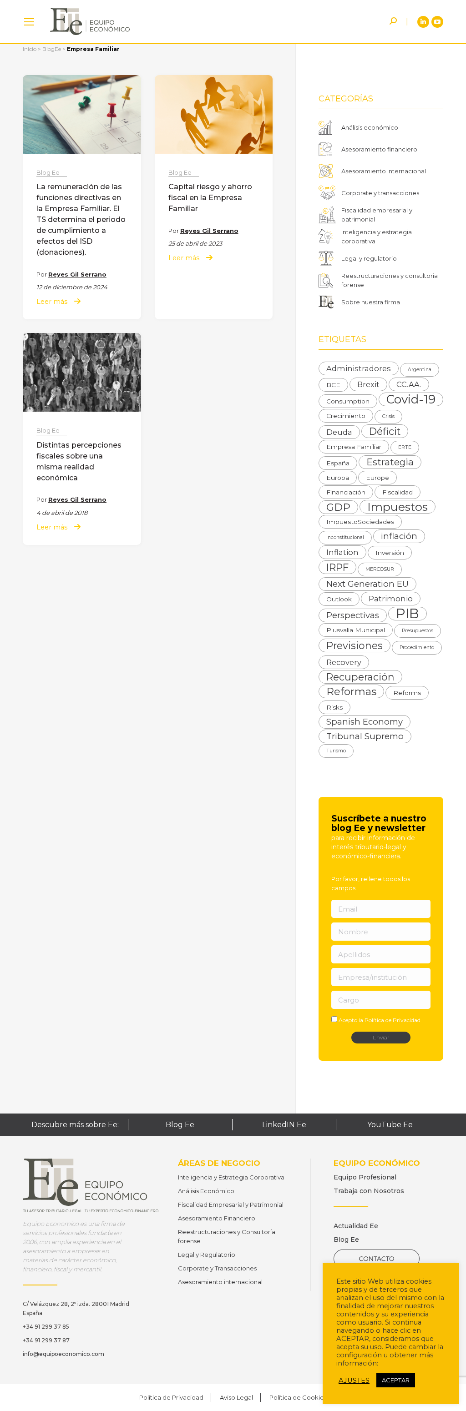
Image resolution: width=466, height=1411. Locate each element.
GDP (338, 507)
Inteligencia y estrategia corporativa (376, 236)
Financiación (345, 492)
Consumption (348, 401)
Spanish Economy (364, 721)
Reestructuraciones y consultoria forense (389, 280)
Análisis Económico (206, 1190)
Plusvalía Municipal (355, 630)
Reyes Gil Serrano (77, 274)
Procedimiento (417, 647)
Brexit (368, 384)
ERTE (404, 447)
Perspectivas (352, 615)
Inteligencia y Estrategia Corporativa (231, 1177)
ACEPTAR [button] (396, 1380)
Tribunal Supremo (365, 736)
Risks (334, 707)
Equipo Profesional (365, 1177)
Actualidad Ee (356, 1226)
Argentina (419, 370)
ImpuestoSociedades (360, 521)
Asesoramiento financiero (379, 149)
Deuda (339, 432)
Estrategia (390, 462)
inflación (399, 536)
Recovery (343, 662)
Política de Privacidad (392, 1020)
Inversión (389, 552)
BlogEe (51, 48)
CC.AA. (408, 384)
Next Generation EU (367, 584)
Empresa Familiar (353, 446)
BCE (333, 384)
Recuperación (360, 677)
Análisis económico (369, 127)
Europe (377, 477)
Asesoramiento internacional (383, 171)
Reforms (407, 692)
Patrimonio (391, 598)
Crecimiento (345, 415)
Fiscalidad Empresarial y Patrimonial (231, 1204)
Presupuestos (417, 631)
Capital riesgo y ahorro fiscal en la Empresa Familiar (210, 197)
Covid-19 (411, 399)
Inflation (342, 552)
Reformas (351, 691)
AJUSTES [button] (354, 1380)
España (338, 463)
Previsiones (354, 645)
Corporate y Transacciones (217, 1268)
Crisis (388, 416)
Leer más (51, 302)
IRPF (337, 567)
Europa (337, 477)
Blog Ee (48, 172)
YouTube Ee (390, 1124)
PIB (407, 613)
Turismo (336, 751)
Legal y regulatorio (369, 258)
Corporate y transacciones (380, 193)
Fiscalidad (397, 492)
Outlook (339, 599)
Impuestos (397, 507)
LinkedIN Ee (284, 1124)
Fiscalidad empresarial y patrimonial (376, 215)
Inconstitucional (345, 537)
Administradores (358, 368)
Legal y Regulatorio (206, 1254)
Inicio (29, 48)
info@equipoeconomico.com (63, 1354)
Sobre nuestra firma (370, 302)
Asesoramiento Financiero (216, 1218)
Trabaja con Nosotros (369, 1191)
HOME (29, 21)
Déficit (384, 431)
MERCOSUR (379, 569)
